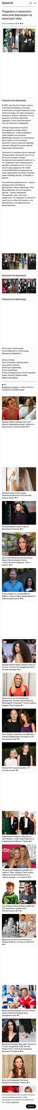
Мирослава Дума (10, 378)
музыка (15, 365)
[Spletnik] (7, 3)
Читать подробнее (12, 1102)
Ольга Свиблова (9, 370)
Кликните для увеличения (14, 100)
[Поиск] (30, 3)
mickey (11, 360)
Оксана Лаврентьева (17, 375)
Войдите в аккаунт (10, 387)
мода (4, 375)
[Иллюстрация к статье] (19, 40)
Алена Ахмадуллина (11, 372)
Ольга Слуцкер (28, 372)
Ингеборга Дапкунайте (17, 362)
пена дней (6, 365)
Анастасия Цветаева (11, 367)
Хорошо (31, 1106)
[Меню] (35, 3)
